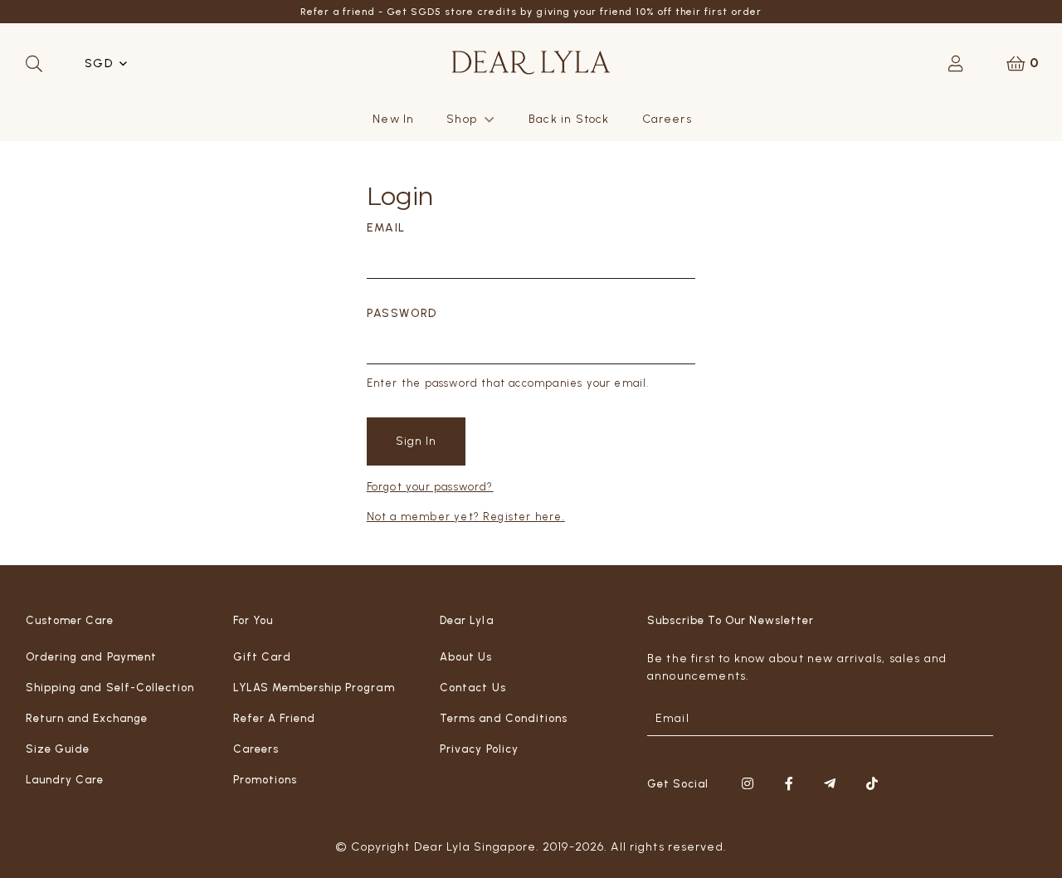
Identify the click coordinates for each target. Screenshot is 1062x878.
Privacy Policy (479, 749)
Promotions (265, 779)
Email (386, 228)
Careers (667, 119)
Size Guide (58, 749)
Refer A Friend (274, 718)
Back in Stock (569, 119)
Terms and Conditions (504, 718)
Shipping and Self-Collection (110, 687)
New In (393, 119)
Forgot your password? (430, 486)
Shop (461, 119)
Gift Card (262, 657)
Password (402, 313)
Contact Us (472, 687)
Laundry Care (65, 779)
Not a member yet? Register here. (466, 516)
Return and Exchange (87, 718)
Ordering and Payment (91, 657)
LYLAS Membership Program (314, 687)
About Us (466, 657)
